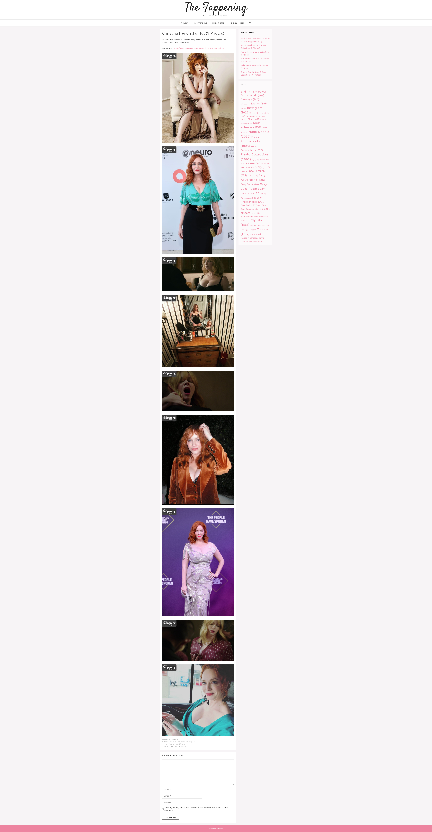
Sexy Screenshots (252, 209)
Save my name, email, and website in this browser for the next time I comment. (196, 809)
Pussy (262, 167)
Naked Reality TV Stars (255, 116)
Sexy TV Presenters (259, 225)
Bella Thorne (218, 23)
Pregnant (265, 163)
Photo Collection (170, 742)
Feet (243, 108)
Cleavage (250, 99)
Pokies (264, 160)
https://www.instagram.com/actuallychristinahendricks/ (198, 48)
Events (259, 103)
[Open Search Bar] (250, 23)
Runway (244, 171)
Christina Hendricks (171, 739)
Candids (255, 95)
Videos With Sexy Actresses (252, 241)
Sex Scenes (253, 176)
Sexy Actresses (182, 742)
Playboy (255, 160)
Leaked (255, 113)
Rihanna (184, 23)
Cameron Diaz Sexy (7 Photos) (175, 746)
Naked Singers (251, 119)
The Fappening (248, 230)
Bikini (249, 91)
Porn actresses (250, 163)
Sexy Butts (250, 184)
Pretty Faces (247, 167)
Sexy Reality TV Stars (253, 205)
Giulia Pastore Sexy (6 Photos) (174, 744)
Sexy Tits (192, 742)
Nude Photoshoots (250, 141)
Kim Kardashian (200, 23)
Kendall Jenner (237, 23)
